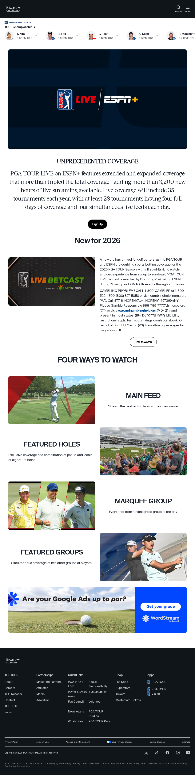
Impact (9, 712)
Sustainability (97, 692)
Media (40, 694)
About (9, 682)
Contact (10, 700)
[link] (14, 9)
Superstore (123, 688)
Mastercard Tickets (128, 700)
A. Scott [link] (144, 34)
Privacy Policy (11, 742)
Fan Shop (122, 682)
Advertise (42, 700)
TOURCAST (12, 706)
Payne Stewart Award (77, 694)
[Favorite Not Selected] (36, 35)
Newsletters (76, 711)
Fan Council (76, 702)
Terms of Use (42, 742)
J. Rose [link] (103, 34)
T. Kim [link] (21, 34)
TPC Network (13, 694)
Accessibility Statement (78, 742)
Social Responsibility (98, 684)
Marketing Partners (49, 682)
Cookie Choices (157, 742)
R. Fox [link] (62, 34)
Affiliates (42, 688)
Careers (10, 688)
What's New (75, 721)
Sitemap (186, 742)
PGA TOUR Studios (96, 714)
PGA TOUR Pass (99, 721)
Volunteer (95, 702)
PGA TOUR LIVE (75, 684)
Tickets (120, 694)
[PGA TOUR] (13, 661)
